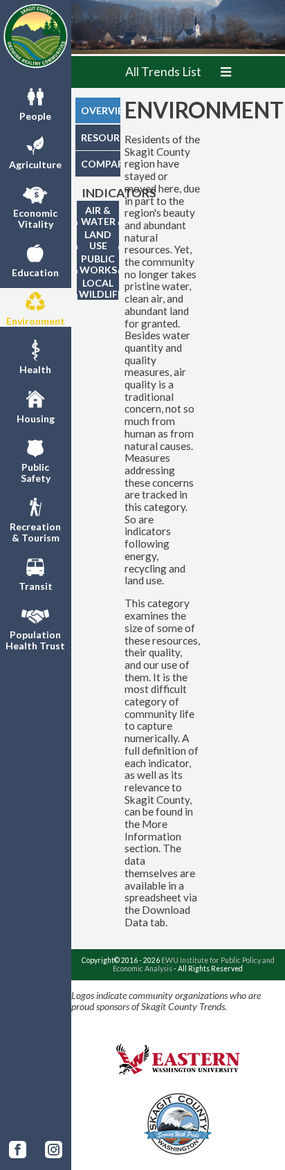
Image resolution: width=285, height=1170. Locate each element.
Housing (36, 418)
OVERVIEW (100, 110)
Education (35, 272)
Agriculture (35, 164)
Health (35, 369)
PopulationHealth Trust (35, 640)
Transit (36, 586)
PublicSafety (35, 472)
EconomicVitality (35, 218)
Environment (35, 321)
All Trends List (163, 71)
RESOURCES (100, 137)
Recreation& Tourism (35, 532)
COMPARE (100, 164)
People (35, 116)
